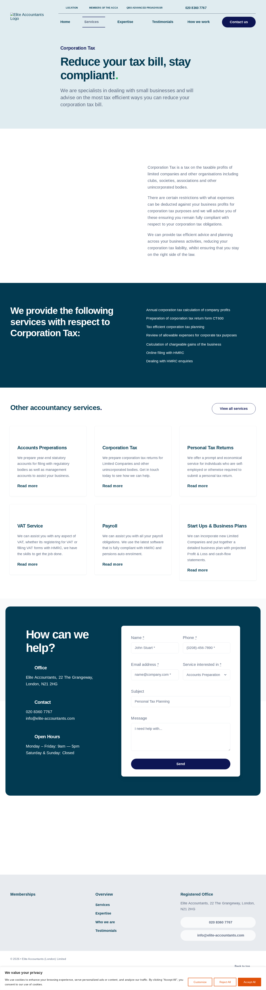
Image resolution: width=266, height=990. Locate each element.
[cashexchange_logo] (179, 840)
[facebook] (220, 8)
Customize (200, 982)
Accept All (249, 982)
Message (139, 718)
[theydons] (87, 840)
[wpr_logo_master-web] (56, 840)
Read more (27, 486)
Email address (145, 664)
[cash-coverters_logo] (25, 840)
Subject (137, 691)
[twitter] (226, 8)
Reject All (225, 982)
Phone (190, 637)
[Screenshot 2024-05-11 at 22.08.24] (209, 840)
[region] (133, 978)
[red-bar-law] (148, 840)
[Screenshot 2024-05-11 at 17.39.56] (240, 840)
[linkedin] (232, 8)
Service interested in (202, 664)
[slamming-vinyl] (117, 840)
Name (137, 637)
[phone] (245, 8)
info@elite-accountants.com (50, 718)
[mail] (238, 8)
